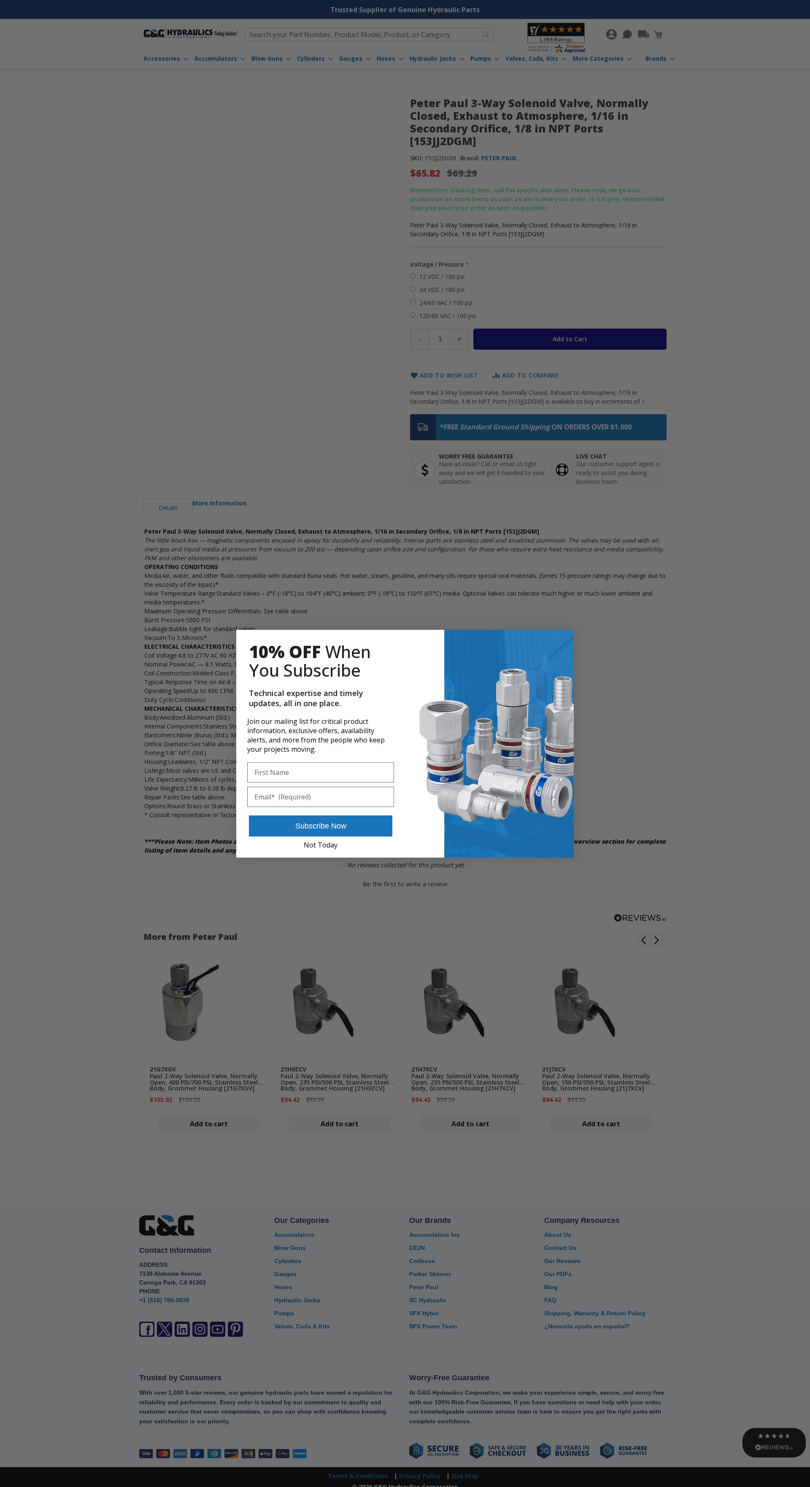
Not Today (321, 845)
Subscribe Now (320, 826)
